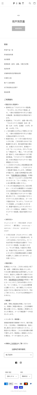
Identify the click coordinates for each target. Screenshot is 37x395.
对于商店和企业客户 (11, 87)
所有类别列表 (8, 55)
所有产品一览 (8, 50)
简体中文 (25, 376)
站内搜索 (7, 59)
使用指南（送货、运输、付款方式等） (17, 64)
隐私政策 (7, 92)
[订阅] (30, 355)
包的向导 (7, 69)
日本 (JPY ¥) (10, 376)
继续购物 (18, 28)
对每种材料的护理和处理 (12, 73)
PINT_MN (16, 391)
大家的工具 (8, 78)
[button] (2, 3)
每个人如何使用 (9, 83)
